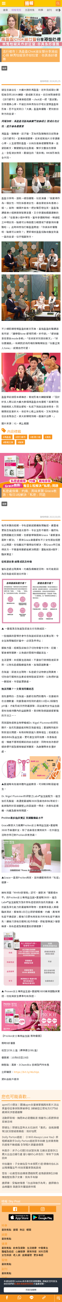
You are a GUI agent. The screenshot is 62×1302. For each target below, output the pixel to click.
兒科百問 (43, 1251)
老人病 (16, 1255)
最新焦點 (6, 1229)
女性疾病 (6, 1255)
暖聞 (28, 1229)
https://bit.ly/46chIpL (27, 1072)
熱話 (22, 1229)
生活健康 (32, 1248)
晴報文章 (8, 442)
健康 (5, 10)
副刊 (49, 10)
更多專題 (38, 1255)
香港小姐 (35, 437)
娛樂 (4, 68)
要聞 (15, 1229)
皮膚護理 (27, 1255)
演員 (48, 437)
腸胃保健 (32, 1251)
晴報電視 (16, 10)
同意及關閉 (31, 1289)
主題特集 (30, 10)
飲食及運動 (19, 1248)
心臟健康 (20, 1251)
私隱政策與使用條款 (23, 1283)
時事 (40, 10)
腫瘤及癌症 (8, 1251)
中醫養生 (43, 1248)
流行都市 (21, 437)
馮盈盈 (7, 437)
